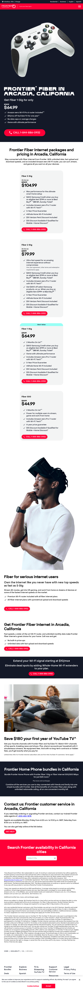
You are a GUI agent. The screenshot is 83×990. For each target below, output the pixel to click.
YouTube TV (39, 972)
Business (63, 2)
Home (6, 951)
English (71, 2)
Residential (53, 2)
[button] (55, 858)
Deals (6, 973)
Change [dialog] (17, 2)
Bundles (7, 969)
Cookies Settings (33, 986)
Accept (48, 986)
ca (23, 951)
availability (15, 951)
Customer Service (53, 970)
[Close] (79, 979)
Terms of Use (69, 973)
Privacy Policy (70, 969)
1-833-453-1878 (24, 816)
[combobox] (39, 858)
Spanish (78, 2)
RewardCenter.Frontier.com (13, 880)
